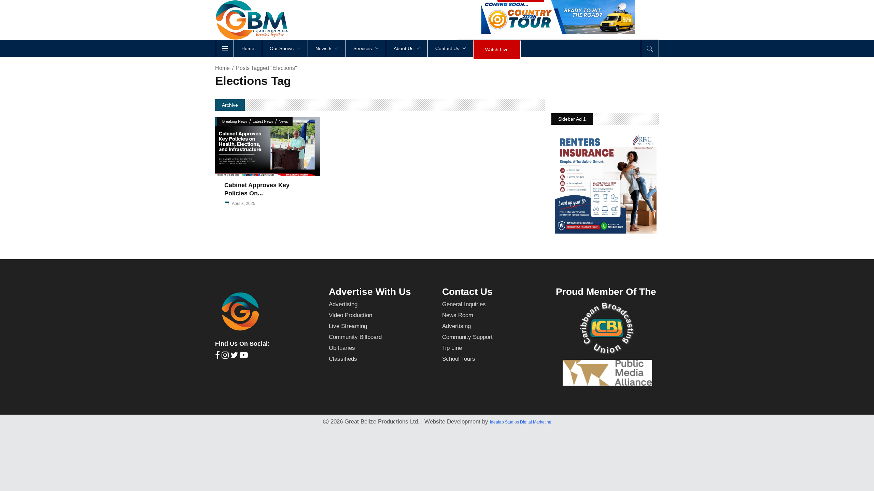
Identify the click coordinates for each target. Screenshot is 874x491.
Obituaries (342, 348)
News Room (457, 315)
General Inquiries (464, 304)
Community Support (467, 337)
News (283, 121)
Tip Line (452, 348)
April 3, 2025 (243, 203)
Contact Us (467, 291)
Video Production (350, 315)
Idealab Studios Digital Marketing (520, 422)
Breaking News (235, 121)
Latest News (263, 121)
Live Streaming (348, 326)
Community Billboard (355, 337)
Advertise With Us (370, 291)
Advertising (343, 304)
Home (222, 68)
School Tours (458, 359)
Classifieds (343, 359)
